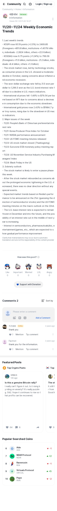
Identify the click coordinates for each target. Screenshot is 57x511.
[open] (53, 334)
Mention (20, 334)
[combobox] (47, 301)
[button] (38, 427)
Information (28, 9)
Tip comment (32, 334)
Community (7, 9)
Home (18, 9)
